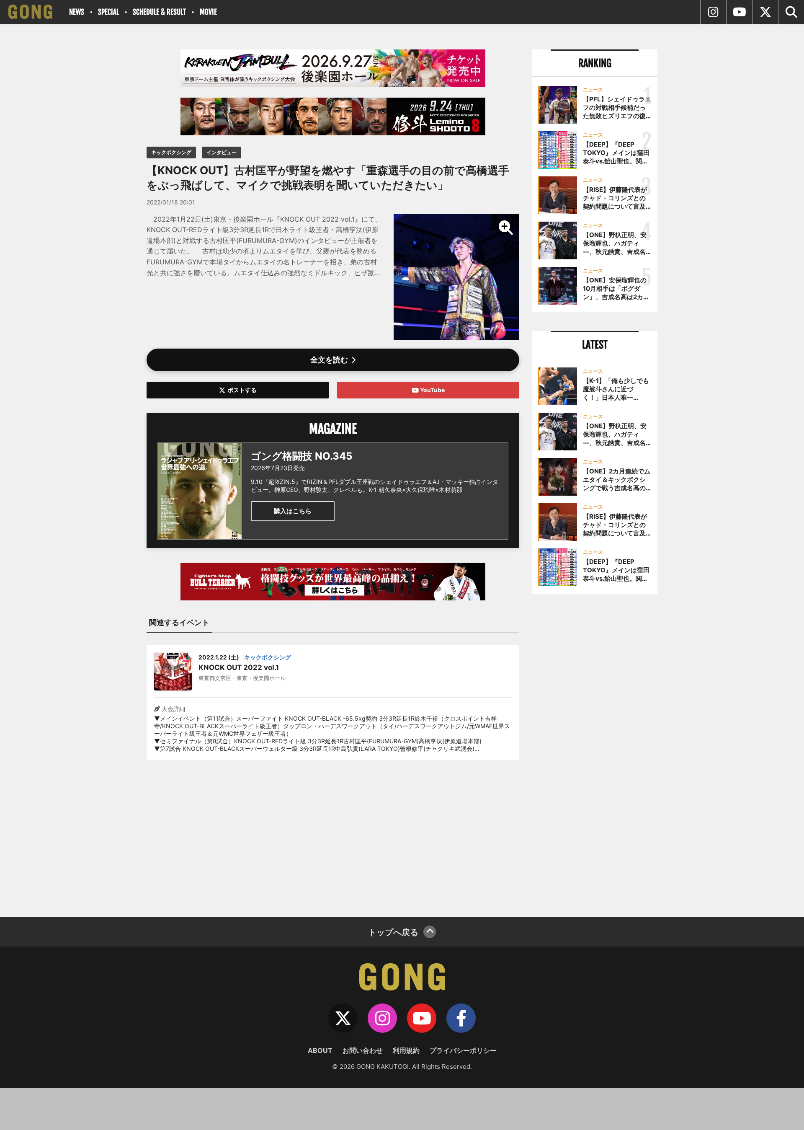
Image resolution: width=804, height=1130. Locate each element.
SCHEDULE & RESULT (159, 12)
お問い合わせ (363, 1050)
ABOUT (320, 1050)
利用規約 (406, 1050)
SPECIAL (108, 12)
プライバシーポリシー (463, 1050)
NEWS (76, 12)
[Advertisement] (333, 833)
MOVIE (208, 12)
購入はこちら (293, 511)
